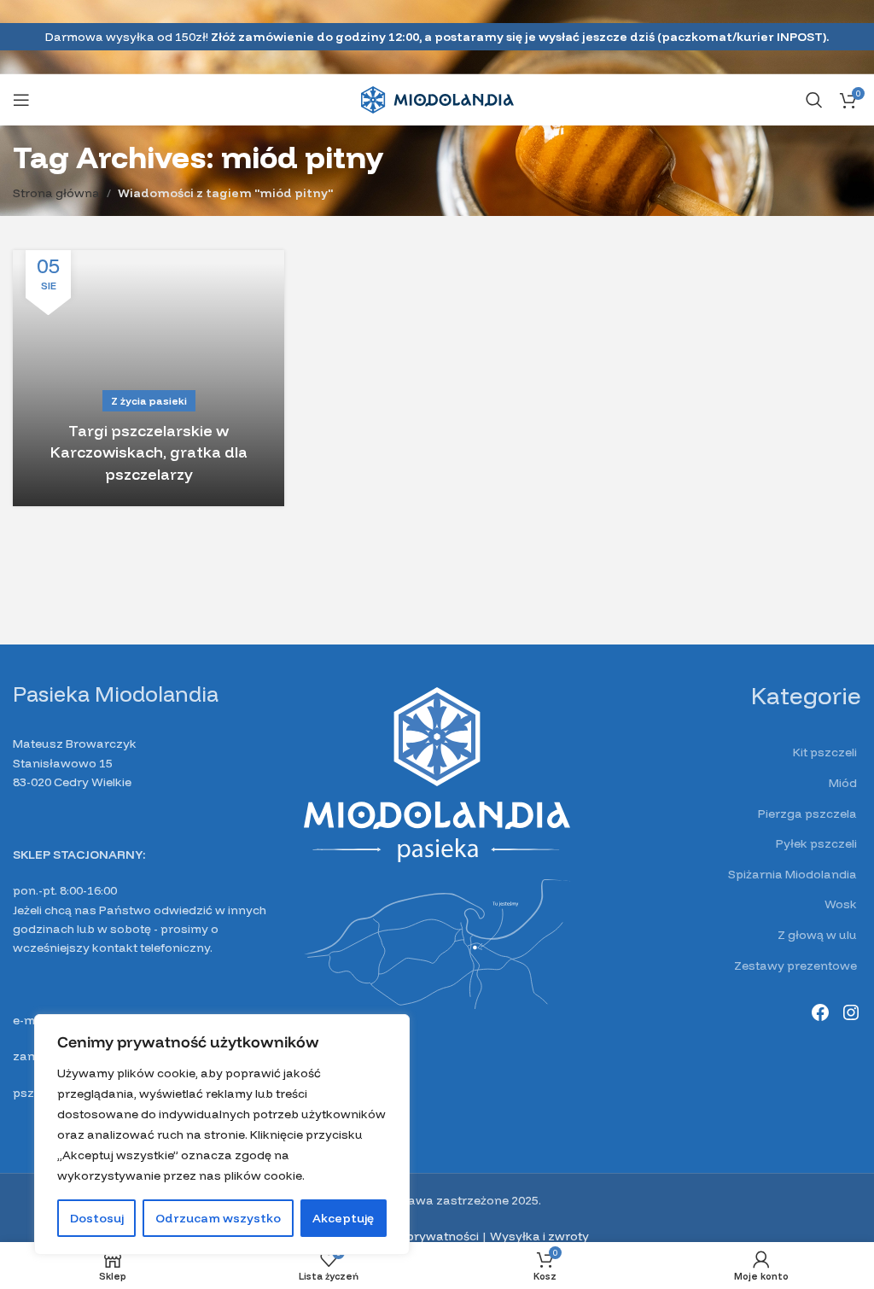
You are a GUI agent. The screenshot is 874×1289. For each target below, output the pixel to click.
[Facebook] (820, 1012)
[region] (222, 1134)
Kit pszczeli (825, 752)
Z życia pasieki (149, 400)
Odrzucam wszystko (218, 1218)
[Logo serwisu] (437, 99)
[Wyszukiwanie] (814, 100)
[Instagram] (851, 1012)
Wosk (840, 904)
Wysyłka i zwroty (539, 1236)
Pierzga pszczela (807, 813)
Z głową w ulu (817, 934)
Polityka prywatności (418, 1236)
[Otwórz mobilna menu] (21, 100)
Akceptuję (343, 1218)
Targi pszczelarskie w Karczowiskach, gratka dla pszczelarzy (149, 452)
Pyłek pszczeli (816, 843)
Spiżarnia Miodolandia (792, 874)
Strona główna (56, 193)
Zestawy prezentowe (795, 965)
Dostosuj (97, 1218)
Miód (843, 782)
